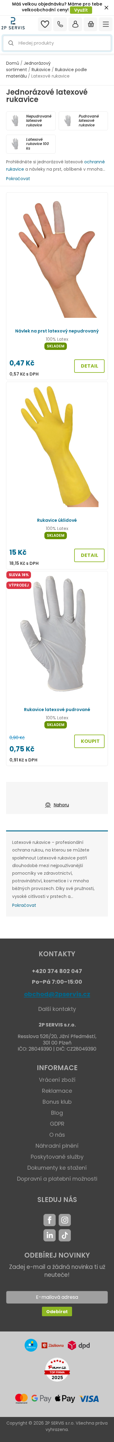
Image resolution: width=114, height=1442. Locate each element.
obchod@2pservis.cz (57, 994)
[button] (57, 43)
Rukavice (41, 70)
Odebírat (57, 1312)
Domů (12, 63)
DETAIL (89, 365)
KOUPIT (90, 741)
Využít (81, 10)
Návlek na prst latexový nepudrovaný (57, 331)
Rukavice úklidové (57, 520)
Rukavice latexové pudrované (57, 709)
